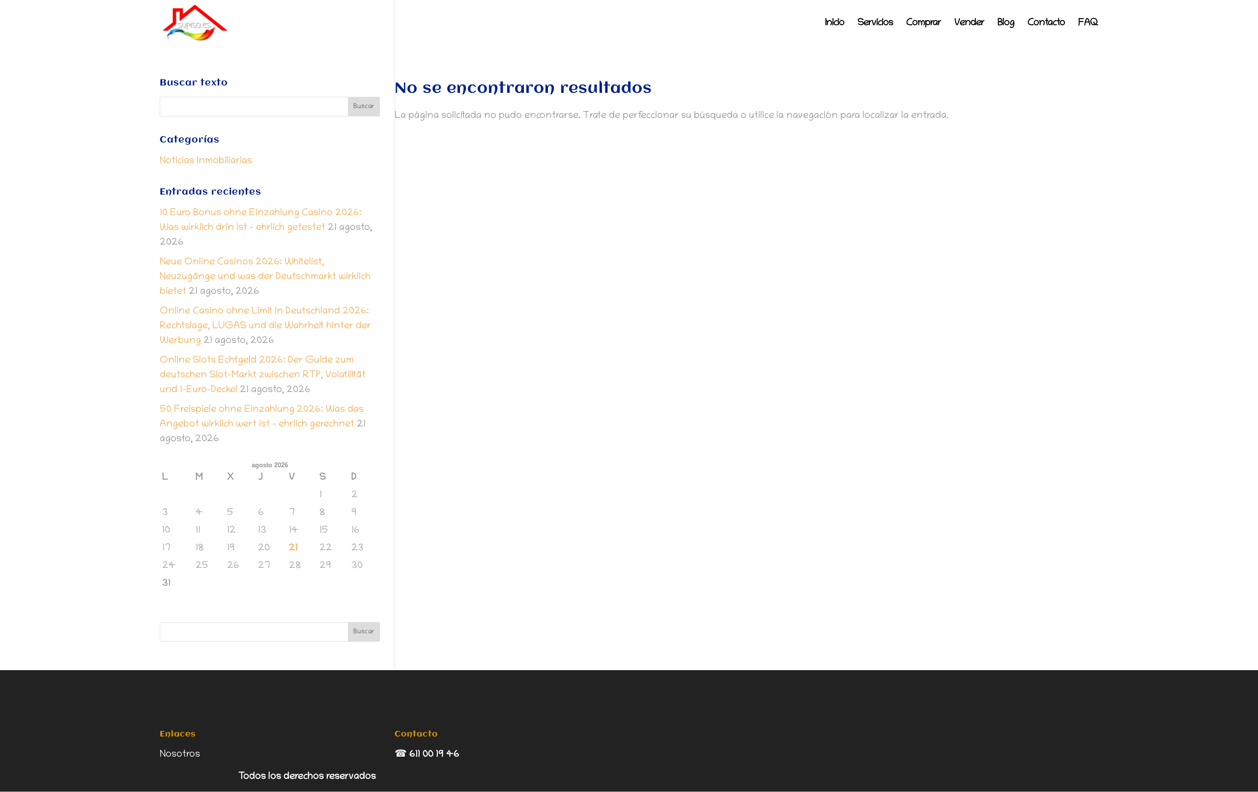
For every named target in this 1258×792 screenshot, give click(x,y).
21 (293, 548)
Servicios (875, 24)
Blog (1006, 24)
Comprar (923, 24)
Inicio (834, 24)
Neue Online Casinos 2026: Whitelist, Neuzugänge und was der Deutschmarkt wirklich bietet (265, 277)
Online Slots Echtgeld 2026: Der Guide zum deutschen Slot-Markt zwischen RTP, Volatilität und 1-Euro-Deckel (263, 375)
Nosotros (180, 754)
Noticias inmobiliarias (206, 161)
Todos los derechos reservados (307, 776)
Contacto (1046, 24)
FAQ (1088, 24)
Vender (969, 24)
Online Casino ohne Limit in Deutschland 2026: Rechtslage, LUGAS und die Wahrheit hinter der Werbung (265, 326)
